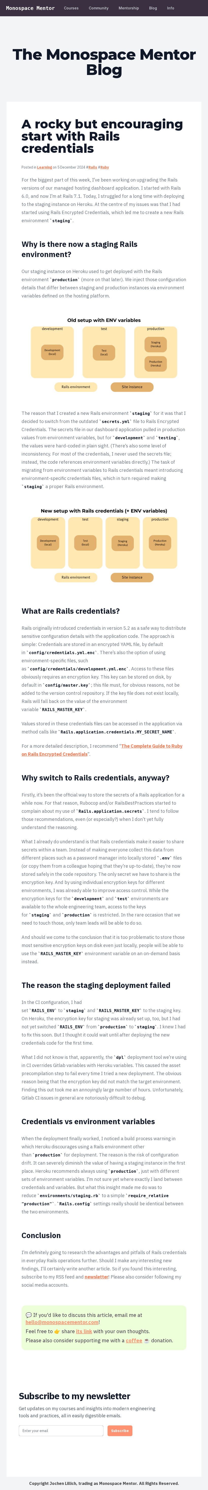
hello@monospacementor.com (62, 1322)
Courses (71, 8)
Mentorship (129, 8)
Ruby (104, 167)
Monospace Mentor (30, 8)
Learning (44, 167)
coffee (134, 1340)
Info (170, 8)
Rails (93, 167)
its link (84, 1331)
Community (99, 8)
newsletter (96, 1277)
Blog (153, 8)
